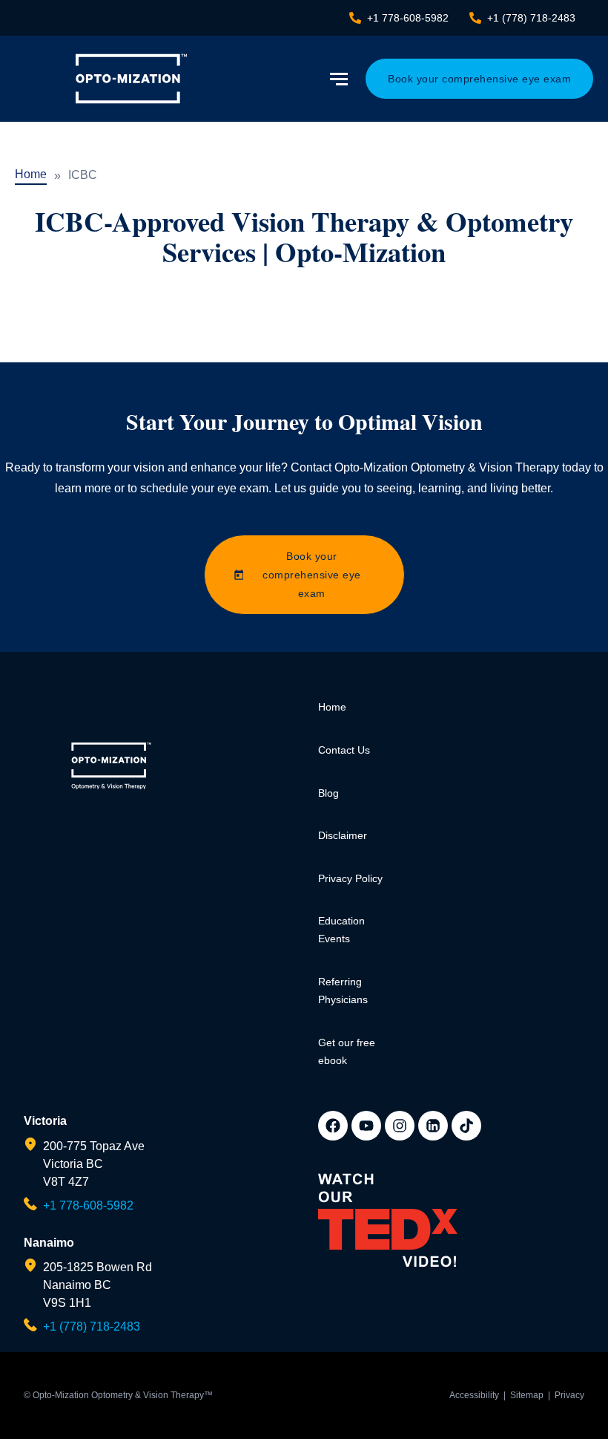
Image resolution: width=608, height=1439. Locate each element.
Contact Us (344, 750)
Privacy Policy (350, 878)
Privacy (569, 1395)
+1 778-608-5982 (88, 1205)
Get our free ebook (346, 1051)
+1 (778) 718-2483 (91, 1326)
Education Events (341, 929)
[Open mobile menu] (340, 79)
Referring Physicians (343, 990)
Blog (328, 793)
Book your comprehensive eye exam (479, 79)
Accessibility (474, 1395)
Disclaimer (342, 835)
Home (31, 174)
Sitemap (526, 1395)
